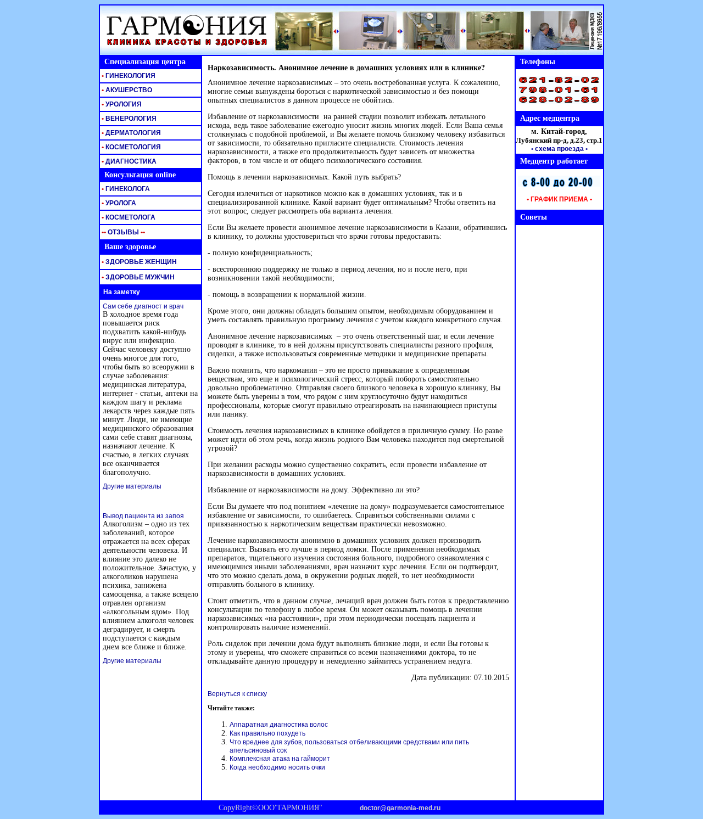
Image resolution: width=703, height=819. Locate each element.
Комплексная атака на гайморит (280, 758)
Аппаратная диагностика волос (279, 724)
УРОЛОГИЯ (121, 104)
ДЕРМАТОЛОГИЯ (130, 133)
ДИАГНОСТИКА (128, 161)
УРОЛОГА (118, 203)
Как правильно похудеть (267, 733)
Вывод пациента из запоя (143, 516)
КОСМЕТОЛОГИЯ (130, 147)
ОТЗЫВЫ (122, 232)
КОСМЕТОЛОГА (127, 217)
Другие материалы (132, 486)
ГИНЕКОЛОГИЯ (127, 76)
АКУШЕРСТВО (126, 90)
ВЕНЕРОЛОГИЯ (128, 118)
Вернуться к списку (237, 694)
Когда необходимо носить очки (277, 767)
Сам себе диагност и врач (143, 306)
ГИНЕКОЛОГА (125, 189)
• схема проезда (557, 149)
